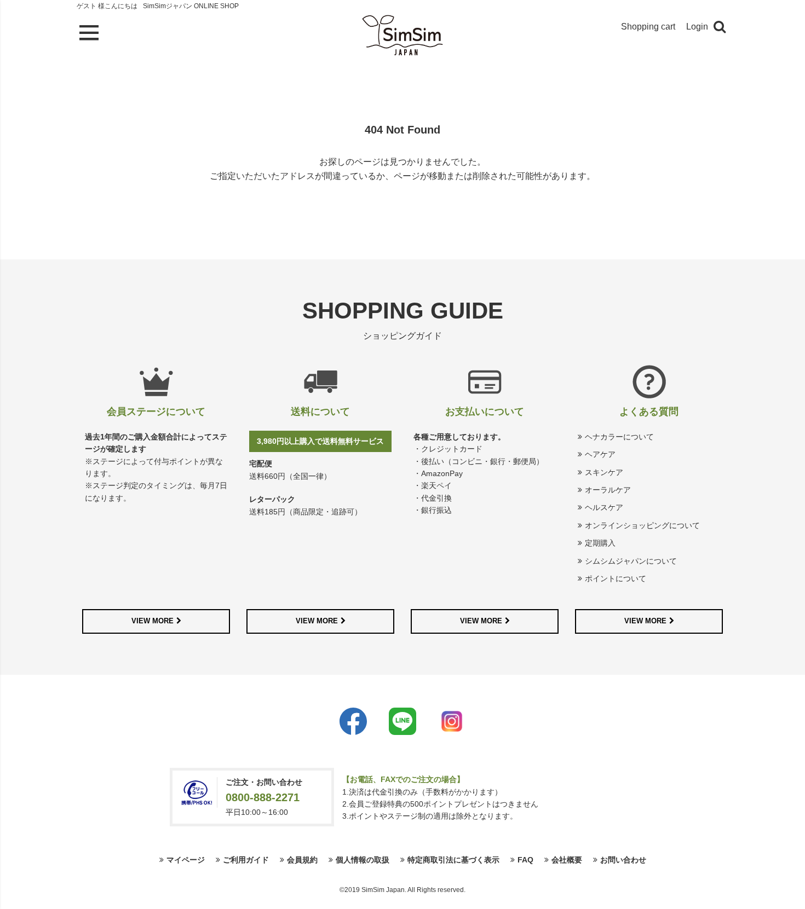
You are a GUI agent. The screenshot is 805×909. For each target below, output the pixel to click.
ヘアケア (600, 454)
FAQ (525, 859)
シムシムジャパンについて (631, 561)
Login (697, 26)
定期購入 (600, 543)
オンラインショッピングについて (642, 525)
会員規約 (302, 859)
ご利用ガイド (246, 859)
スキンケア (604, 472)
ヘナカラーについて (619, 436)
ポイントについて (615, 578)
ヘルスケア (604, 507)
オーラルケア (608, 489)
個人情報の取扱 (362, 859)
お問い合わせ (623, 859)
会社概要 (566, 859)
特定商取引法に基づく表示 (453, 859)
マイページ (185, 859)
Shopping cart (648, 26)
